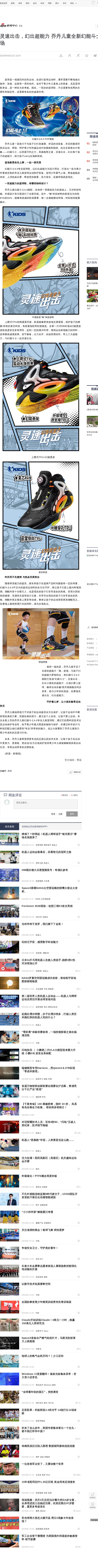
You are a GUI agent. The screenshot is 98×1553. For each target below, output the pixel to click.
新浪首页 (3, 3)
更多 (72, 3)
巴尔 (48, 1475)
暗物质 (51, 989)
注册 (60, 813)
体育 (20, 3)
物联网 (38, 1097)
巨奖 (45, 1493)
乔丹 (10, 771)
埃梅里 (47, 1457)
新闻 (13, 3)
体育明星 (39, 845)
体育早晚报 (40, 1421)
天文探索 (39, 989)
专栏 (64, 3)
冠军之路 (39, 863)
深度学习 (39, 1331)
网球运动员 (52, 1007)
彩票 (50, 1493)
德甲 (37, 1457)
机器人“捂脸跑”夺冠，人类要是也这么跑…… (48, 1140)
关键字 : (4, 771)
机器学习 (39, 1079)
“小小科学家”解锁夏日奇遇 (37, 1212)
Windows (48, 1385)
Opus (46, 1331)
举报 (61, 55)
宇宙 (45, 989)
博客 (50, 3)
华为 (44, 1097)
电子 (37, 1205)
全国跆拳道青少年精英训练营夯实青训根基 (46, 1302)
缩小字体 (69, 55)
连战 (42, 1457)
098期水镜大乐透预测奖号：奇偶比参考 (45, 870)
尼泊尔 (43, 1511)
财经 (27, 3)
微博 (95, 55)
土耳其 (38, 1475)
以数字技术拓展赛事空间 (36, 1284)
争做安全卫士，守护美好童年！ (40, 1248)
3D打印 (39, 917)
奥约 (45, 1403)
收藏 (86, 55)
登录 (53, 813)
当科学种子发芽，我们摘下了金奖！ (43, 924)
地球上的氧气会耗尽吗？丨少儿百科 (43, 1356)
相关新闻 (9, 826)
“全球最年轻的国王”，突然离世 (40, 1392)
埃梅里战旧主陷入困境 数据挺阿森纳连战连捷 (48, 1446)
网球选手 (47, 845)
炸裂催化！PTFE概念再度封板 (39, 1176)
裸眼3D (46, 953)
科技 (42, 3)
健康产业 (39, 1223)
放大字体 (78, 55)
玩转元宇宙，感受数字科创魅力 (40, 942)
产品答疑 (90, 648)
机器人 (54, 845)
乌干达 (51, 1403)
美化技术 (39, 1385)
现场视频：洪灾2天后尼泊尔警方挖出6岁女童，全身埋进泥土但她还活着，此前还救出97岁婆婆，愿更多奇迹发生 (49, 1503)
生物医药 (47, 1223)
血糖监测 (43, 1205)
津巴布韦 (39, 1403)
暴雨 (37, 1511)
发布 (72, 813)
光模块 (44, 1187)
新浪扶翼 (92, 709)
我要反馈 (77, 772)
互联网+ (39, 953)
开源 (50, 1079)
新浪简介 (90, 639)
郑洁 (45, 1007)
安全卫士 (39, 1259)
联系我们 (90, 643)
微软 (54, 1385)
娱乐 (35, 3)
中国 (37, 1043)
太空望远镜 (45, 899)
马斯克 (38, 1349)
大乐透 (46, 881)
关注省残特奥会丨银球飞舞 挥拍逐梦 (43, 1230)
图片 (57, 3)
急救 (45, 1277)
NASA (37, 899)
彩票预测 (39, 881)
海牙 (44, 1475)
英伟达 (38, 1187)
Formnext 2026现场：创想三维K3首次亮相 (47, 906)
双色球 (46, 1529)
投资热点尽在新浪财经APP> (35, 826)
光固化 (45, 917)
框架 (45, 1079)
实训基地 (39, 1277)
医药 (37, 1169)
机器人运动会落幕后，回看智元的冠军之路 (46, 852)
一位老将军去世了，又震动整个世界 (43, 1464)
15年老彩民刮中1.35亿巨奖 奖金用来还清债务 (48, 1482)
